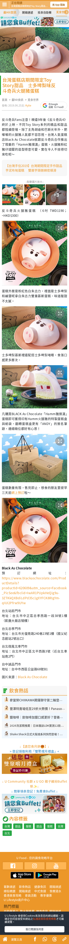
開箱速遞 (27, 12)
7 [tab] (40, 25)
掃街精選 (9, 891)
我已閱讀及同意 (35, 929)
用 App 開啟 (58, 4)
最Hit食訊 (9, 12)
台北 (7, 833)
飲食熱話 (25, 886)
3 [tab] (37, 20)
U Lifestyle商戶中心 (17, 900)
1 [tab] (26, 20)
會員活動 (31, 895)
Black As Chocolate (32, 677)
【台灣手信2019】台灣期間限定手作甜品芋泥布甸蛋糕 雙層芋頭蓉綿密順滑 (34, 167)
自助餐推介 (11, 911)
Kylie (28, 105)
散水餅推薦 (27, 911)
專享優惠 (46, 895)
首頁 (4, 100)
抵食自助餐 (45, 12)
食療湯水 (55, 891)
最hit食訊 (17, 100)
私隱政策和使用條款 (44, 918)
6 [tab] (34, 25)
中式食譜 (40, 891)
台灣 (7, 826)
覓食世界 (61, 12)
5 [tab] (29, 25)
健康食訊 (40, 886)
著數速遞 (9, 886)
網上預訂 (17, 492)
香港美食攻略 (12, 895)
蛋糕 (28, 826)
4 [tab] (43, 20)
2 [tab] (32, 20)
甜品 (18, 826)
